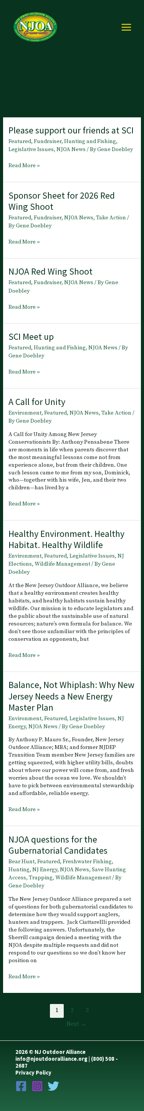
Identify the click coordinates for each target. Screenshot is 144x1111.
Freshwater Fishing (87, 861)
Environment (24, 413)
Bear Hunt (21, 861)
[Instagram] (37, 1086)
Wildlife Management (62, 564)
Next (76, 1024)
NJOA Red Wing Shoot (50, 271)
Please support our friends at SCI (71, 130)
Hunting (19, 869)
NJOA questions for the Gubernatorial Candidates (58, 845)
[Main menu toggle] (126, 27)
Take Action (111, 217)
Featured (19, 141)
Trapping (41, 877)
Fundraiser (47, 141)
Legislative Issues (31, 149)
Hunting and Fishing (90, 141)
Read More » (24, 166)
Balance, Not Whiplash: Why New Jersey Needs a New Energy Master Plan (71, 696)
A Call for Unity (36, 401)
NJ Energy (44, 869)
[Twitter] (53, 1086)
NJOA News (71, 149)
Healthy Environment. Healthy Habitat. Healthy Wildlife (66, 539)
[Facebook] (21, 1086)
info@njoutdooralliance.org (51, 1058)
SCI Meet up (31, 336)
